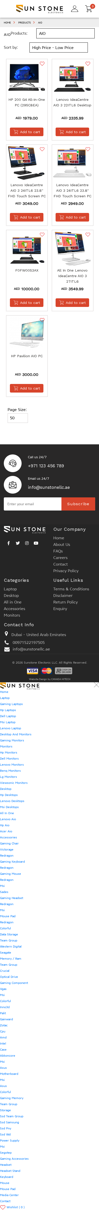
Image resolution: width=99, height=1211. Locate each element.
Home (7, 22)
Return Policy (65, 602)
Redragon (6, 855)
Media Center (9, 1195)
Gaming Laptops (11, 704)
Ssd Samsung (9, 1122)
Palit (3, 1013)
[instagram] (27, 542)
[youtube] (36, 542)
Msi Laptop (7, 722)
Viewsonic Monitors (14, 783)
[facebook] (8, 542)
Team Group (8, 940)
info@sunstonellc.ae (49, 487)
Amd (3, 1037)
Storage (5, 1110)
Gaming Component (14, 983)
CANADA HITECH (60, 679)
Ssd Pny (5, 1128)
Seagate (5, 952)
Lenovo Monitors (12, 764)
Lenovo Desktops (12, 801)
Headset (5, 1165)
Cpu (2, 1031)
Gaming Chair (9, 843)
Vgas (3, 989)
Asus (3, 1068)
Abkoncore (7, 1055)
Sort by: (11, 47)
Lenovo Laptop (10, 728)
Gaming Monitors (12, 740)
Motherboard (9, 1074)
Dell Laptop (8, 716)
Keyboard (6, 1177)
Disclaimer (63, 595)
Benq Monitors (10, 770)
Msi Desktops (9, 807)
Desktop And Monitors (15, 734)
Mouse (4, 1183)
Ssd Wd (5, 1134)
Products (24, 22)
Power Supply (9, 1140)
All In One (7, 813)
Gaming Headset (11, 898)
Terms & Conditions (71, 589)
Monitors (12, 615)
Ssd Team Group (11, 1116)
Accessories (14, 608)
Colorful (5, 928)
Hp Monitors (8, 752)
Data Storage (9, 934)
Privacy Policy (65, 570)
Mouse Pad (7, 916)
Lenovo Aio (8, 819)
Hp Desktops (9, 795)
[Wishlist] (41, 63)
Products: (19, 33)
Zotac (4, 1025)
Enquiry (60, 608)
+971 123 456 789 (46, 465)
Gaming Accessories (14, 1158)
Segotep (6, 1152)
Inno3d (5, 1007)
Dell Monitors (9, 758)
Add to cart (30, 132)
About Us (61, 544)
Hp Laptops (8, 710)
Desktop (11, 595)
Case (3, 1049)
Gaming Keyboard (12, 861)
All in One (13, 602)
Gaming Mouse (10, 874)
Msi (2, 886)
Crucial (4, 971)
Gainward (6, 1019)
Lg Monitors (8, 777)
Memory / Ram (10, 958)
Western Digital (11, 946)
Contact (60, 564)
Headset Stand (10, 1171)
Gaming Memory (11, 1098)
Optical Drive (9, 977)
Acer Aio (6, 831)
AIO (40, 22)
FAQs (58, 551)
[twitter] (18, 542)
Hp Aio (4, 825)
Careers (60, 557)
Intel (3, 1043)
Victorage (6, 849)
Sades (4, 892)
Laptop (10, 589)
